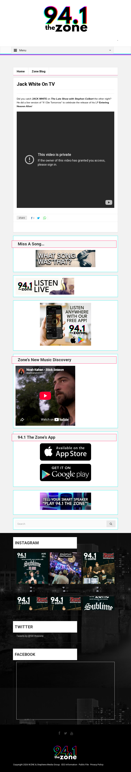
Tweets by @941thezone (29, 636)
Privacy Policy (96, 764)
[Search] (111, 523)
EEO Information (69, 764)
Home (21, 71)
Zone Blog (38, 71)
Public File (84, 764)
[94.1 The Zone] (65, 18)
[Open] (32, 568)
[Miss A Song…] (65, 258)
